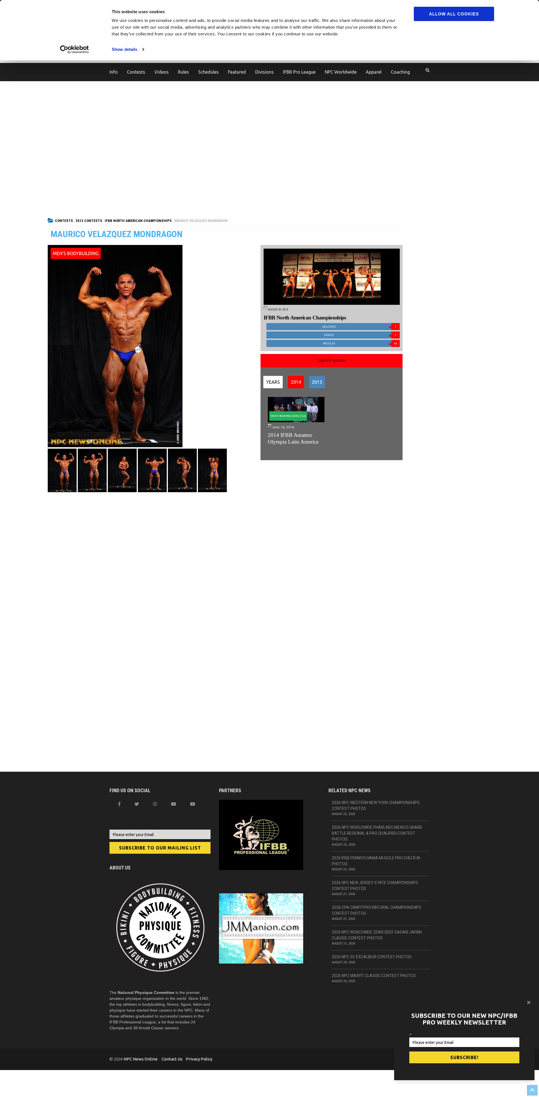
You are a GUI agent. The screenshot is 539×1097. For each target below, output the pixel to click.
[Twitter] (136, 804)
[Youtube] (192, 804)
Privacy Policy (199, 1059)
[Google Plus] (173, 804)
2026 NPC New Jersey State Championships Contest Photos (375, 885)
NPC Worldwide (341, 71)
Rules (183, 71)
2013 (317, 382)
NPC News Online (140, 1059)
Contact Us (172, 1059)
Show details (124, 49)
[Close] (528, 1002)
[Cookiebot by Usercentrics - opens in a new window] (74, 49)
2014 (296, 382)
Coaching (400, 71)
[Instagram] (155, 804)
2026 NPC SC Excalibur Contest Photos (372, 957)
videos (360, 335)
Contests (136, 71)
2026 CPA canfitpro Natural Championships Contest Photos (376, 910)
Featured (237, 71)
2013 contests (89, 221)
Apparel (374, 71)
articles (360, 343)
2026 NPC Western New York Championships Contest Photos (376, 805)
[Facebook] (119, 804)
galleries (359, 326)
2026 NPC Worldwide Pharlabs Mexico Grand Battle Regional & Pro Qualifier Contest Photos (377, 833)
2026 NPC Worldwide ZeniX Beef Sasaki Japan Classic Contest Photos (377, 935)
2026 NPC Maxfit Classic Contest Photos (374, 975)
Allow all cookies (454, 14)
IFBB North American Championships (138, 221)
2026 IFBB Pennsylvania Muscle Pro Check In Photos (376, 861)
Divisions (264, 71)
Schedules (208, 71)
